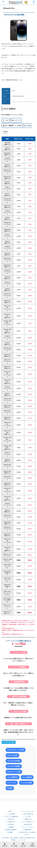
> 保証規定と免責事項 (10, 829)
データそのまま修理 (26, 782)
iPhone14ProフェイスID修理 (15, 750)
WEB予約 (32, 845)
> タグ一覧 (27, 816)
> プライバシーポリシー (27, 827)
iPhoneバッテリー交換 (13, 771)
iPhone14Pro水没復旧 (13, 761)
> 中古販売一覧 (10, 821)
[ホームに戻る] (18, 807)
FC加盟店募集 (27, 829)
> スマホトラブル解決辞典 (10, 816)
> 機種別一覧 (27, 819)
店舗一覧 (4, 845)
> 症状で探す (10, 819)
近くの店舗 (14, 845)
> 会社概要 (9, 827)
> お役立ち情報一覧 (27, 814)
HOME (10, 811)
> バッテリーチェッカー (27, 811)
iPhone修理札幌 (27, 777)
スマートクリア (11, 782)
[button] (33, 456)
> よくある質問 (10, 814)
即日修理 (9, 788)
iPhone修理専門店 (12, 777)
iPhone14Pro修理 (12, 755)
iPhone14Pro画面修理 (13, 766)
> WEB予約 (10, 824)
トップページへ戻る (8, 742)
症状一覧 (23, 845)
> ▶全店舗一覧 (27, 824)
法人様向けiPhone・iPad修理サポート (27, 833)
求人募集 (9, 832)
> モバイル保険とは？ (27, 821)
